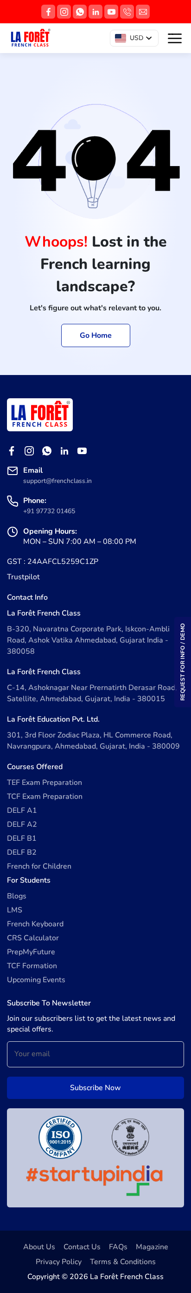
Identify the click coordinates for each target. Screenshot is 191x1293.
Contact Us (82, 1247)
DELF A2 (22, 824)
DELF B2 (22, 852)
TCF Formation (32, 966)
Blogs (16, 896)
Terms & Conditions (123, 1262)
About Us (39, 1247)
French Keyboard (35, 924)
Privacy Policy (59, 1262)
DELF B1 (22, 838)
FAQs (118, 1247)
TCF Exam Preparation (45, 796)
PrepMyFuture (31, 952)
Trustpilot (23, 577)
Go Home (96, 335)
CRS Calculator (33, 938)
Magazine (152, 1247)
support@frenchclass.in (57, 480)
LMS (14, 910)
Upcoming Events (36, 980)
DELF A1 (22, 810)
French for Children (39, 866)
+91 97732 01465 (49, 511)
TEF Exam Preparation (44, 782)
